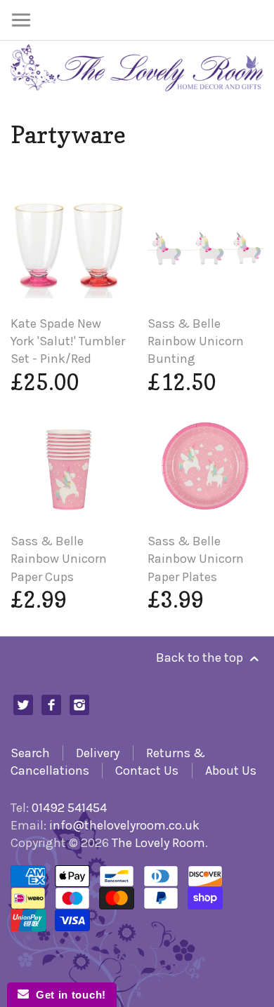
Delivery (97, 753)
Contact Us (146, 770)
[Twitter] (23, 705)
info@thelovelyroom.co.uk (124, 825)
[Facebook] (51, 705)
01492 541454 (69, 807)
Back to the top (201, 657)
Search (30, 753)
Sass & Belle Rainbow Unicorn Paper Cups (59, 558)
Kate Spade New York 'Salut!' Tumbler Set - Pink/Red (68, 341)
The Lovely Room (158, 843)
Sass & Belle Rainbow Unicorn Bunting (196, 341)
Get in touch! (67, 995)
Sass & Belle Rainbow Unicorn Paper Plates (196, 558)
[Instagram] (80, 705)
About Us (230, 770)
